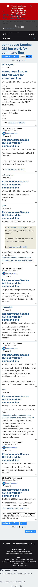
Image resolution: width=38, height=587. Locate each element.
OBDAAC (12, 123)
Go (21, 586)
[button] (22, 61)
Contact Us (19, 557)
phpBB (12, 559)
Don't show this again (10, 28)
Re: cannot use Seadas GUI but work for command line (15, 142)
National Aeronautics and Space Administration (19, 553)
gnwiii (4, 205)
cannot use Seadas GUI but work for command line (17, 49)
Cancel (14, 586)
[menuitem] (32, 34)
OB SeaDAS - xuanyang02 (12, 128)
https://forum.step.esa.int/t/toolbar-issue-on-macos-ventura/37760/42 (17, 259)
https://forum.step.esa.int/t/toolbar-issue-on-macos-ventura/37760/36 (17, 416)
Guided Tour (14, 33)
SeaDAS (21, 123)
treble (4, 390)
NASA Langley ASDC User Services (22, 551)
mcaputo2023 (7, 307)
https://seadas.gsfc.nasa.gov (14, 508)
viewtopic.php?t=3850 (15, 169)
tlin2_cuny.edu (7, 65)
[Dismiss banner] (31, 6)
